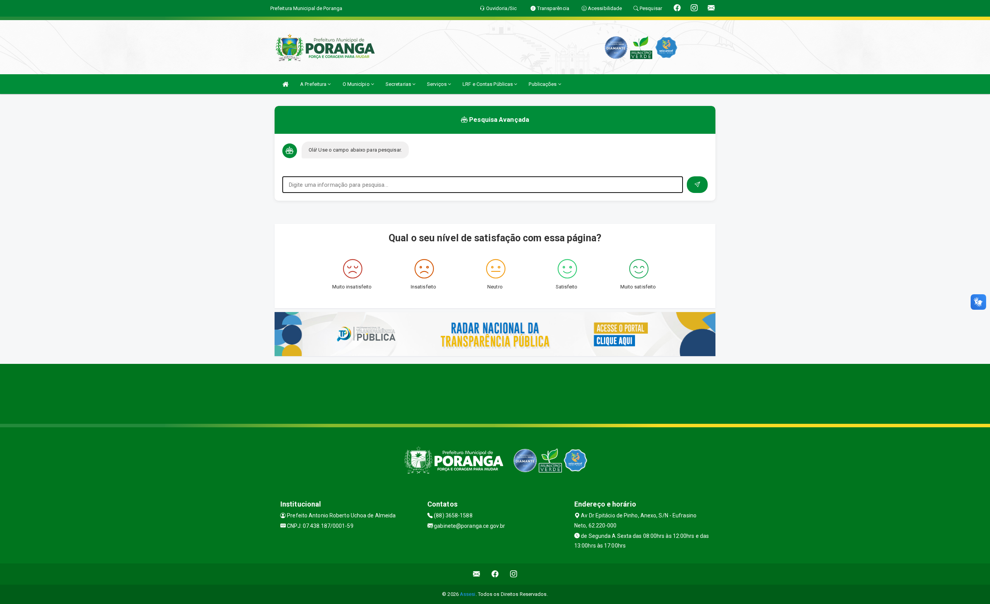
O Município (357, 84)
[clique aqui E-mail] (476, 574)
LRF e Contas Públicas (488, 84)
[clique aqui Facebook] (495, 574)
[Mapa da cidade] (495, 393)
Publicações (543, 84)
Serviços (437, 84)
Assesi (468, 594)
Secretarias (399, 84)
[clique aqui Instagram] (514, 574)
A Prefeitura (314, 84)
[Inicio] (285, 84)
